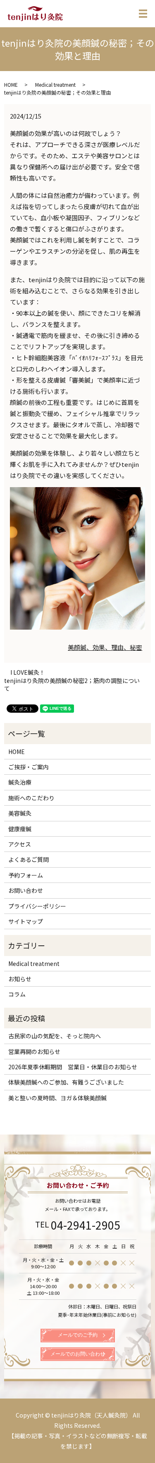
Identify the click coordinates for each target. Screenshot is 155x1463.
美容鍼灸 (19, 813)
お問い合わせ (25, 890)
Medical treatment (55, 84)
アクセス (19, 844)
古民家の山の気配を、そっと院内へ (54, 1036)
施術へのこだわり (31, 798)
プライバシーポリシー (37, 906)
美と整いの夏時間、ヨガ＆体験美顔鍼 (57, 1098)
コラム (17, 994)
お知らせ (19, 979)
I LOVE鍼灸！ (27, 672)
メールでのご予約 (78, 1335)
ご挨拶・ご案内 (28, 767)
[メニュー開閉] (143, 14)
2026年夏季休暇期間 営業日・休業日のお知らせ (72, 1067)
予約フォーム (25, 875)
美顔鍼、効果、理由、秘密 (105, 647)
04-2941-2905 (85, 1225)
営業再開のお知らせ (34, 1051)
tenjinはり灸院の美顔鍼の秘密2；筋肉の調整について (72, 685)
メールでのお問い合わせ (77, 1354)
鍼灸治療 (19, 782)
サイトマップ (25, 921)
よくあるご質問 (28, 859)
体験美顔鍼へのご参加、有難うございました (66, 1082)
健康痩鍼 (19, 829)
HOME (11, 84)
